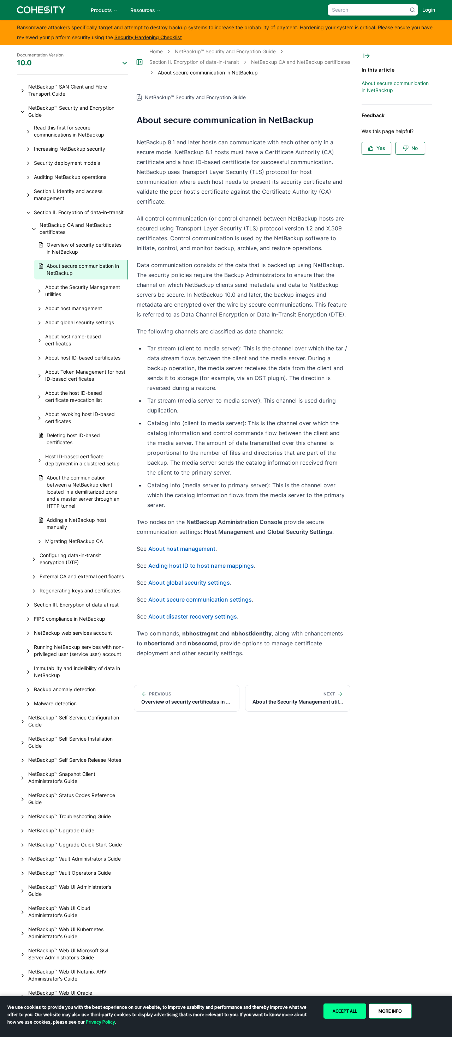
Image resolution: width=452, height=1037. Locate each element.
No (414, 148)
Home (156, 51)
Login (428, 10)
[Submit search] (412, 10)
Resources (142, 10)
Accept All (345, 1011)
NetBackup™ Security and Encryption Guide (225, 51)
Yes (380, 148)
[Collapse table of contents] (366, 56)
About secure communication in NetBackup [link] (208, 73)
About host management (181, 548)
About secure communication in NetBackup (395, 86)
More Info (390, 1011)
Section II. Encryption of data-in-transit (194, 62)
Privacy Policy (100, 1022)
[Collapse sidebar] (139, 62)
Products (101, 10)
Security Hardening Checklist (148, 37)
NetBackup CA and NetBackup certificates (300, 62)
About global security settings (189, 582)
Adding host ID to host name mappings (201, 565)
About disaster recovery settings (192, 616)
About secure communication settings (200, 599)
